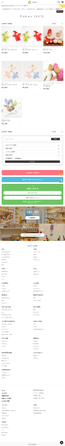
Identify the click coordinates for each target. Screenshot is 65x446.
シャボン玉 (4, 372)
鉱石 (3, 264)
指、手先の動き (5, 331)
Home (3, 5)
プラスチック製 (37, 300)
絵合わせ (35, 257)
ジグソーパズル (37, 252)
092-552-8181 (32, 193)
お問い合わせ (36, 408)
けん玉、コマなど (37, 321)
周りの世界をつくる (38, 291)
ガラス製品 (4, 365)
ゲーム (35, 268)
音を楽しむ (4, 295)
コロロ (3, 285)
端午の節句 (36, 343)
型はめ (34, 254)
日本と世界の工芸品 (7, 352)
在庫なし (19, 158)
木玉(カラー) (5, 262)
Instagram (6, 427)
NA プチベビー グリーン (30, 50)
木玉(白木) (4, 259)
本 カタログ (36, 314)
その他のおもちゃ (6, 369)
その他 (3, 377)
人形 (3, 312)
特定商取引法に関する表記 (39, 410)
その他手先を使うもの (38, 329)
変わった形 (4, 274)
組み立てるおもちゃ (38, 295)
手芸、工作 (36, 312)
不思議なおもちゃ (6, 375)
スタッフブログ (5, 415)
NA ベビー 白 (47, 50)
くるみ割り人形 (5, 358)
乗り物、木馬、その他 (7, 334)
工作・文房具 (37, 307)
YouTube (5, 432)
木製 (34, 297)
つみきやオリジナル (31, 9)
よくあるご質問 (5, 401)
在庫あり (10, 158)
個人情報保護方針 (37, 413)
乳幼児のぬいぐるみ (6, 314)
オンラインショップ (38, 390)
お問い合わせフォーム (32, 198)
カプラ (3, 276)
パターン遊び (5, 338)
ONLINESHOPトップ (7, 9)
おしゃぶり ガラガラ (7, 324)
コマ (34, 324)
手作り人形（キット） (7, 309)
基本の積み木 (5, 271)
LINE (4, 435)
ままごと (35, 285)
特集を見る (59, 11)
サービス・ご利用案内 (38, 393)
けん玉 (34, 326)
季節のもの (36, 338)
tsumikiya (33, 444)
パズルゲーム (36, 259)
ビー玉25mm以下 (6, 254)
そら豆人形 (46, 86)
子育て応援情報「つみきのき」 (9, 410)
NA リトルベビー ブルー (30, 85)
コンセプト (4, 393)
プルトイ (4, 326)
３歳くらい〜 (36, 271)
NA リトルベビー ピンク (9, 85)
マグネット (4, 343)
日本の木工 (4, 355)
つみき (3, 268)
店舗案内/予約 (5, 395)
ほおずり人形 (6, 121)
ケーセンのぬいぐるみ (7, 317)
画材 (34, 309)
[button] (2, 2)
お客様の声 (4, 413)
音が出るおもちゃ (6, 297)
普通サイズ (36, 355)
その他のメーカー (6, 291)
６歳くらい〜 (36, 274)
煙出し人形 (4, 360)
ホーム (3, 390)
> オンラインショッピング (9, 5)
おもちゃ (4, 408)
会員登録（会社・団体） (39, 398)
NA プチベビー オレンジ (9, 50)
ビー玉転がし (5, 283)
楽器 (3, 300)
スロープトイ (5, 329)
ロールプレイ (36, 288)
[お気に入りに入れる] (20, 54)
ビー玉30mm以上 (6, 257)
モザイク (4, 341)
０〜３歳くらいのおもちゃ (8, 321)
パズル (35, 249)
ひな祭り (35, 341)
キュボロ (4, 288)
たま (3, 249)
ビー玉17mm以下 (6, 252)
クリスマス (36, 348)
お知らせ (4, 418)
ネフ (3, 279)
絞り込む (32, 161)
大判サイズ (36, 358)
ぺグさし (4, 346)
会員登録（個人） (37, 395)
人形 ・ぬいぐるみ (6, 307)
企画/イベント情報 (6, 398)
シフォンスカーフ (37, 352)
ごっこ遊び (36, 283)
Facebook (5, 424)
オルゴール (4, 303)
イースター (35, 346)
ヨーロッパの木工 (6, 363)
